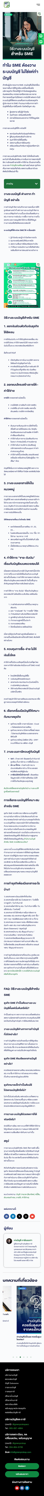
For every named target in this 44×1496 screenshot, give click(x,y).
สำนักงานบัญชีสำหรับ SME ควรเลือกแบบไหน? (19, 840)
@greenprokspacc (21, 1424)
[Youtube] (17, 1488)
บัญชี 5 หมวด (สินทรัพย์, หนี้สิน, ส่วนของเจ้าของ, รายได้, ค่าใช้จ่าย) (22, 1196)
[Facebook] (22, 1488)
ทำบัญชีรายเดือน (16, 165)
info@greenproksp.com (20, 1452)
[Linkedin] (27, 1488)
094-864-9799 (16, 1447)
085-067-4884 (16, 1428)
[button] (36, 183)
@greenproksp (19, 1443)
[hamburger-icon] (38, 5)
